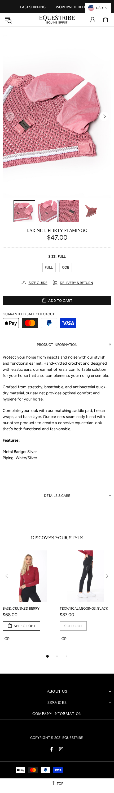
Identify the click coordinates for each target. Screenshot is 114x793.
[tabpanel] (28, 601)
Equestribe (57, 20)
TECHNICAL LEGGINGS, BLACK (84, 608)
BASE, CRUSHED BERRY (21, 608)
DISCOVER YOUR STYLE (57, 537)
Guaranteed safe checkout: (29, 314)
